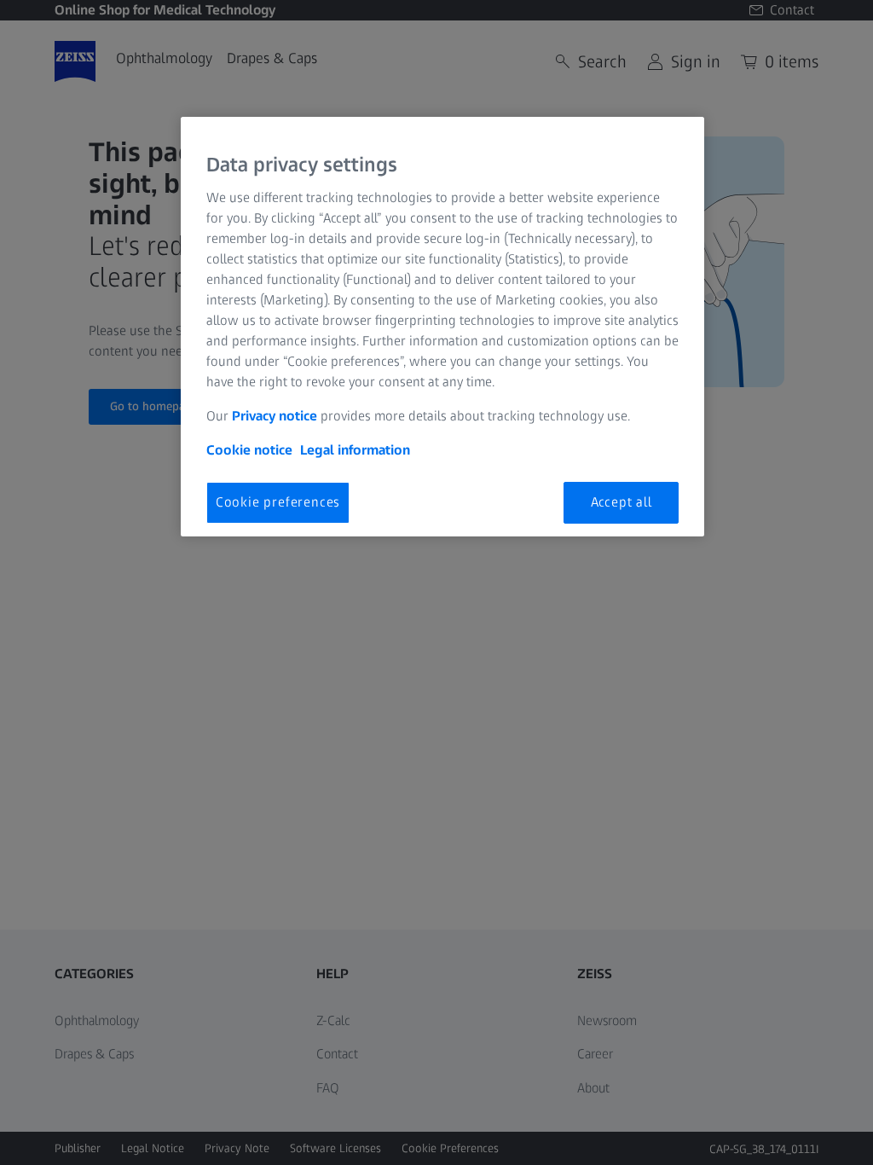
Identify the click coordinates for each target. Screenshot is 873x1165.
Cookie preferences (278, 502)
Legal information (355, 450)
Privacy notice (274, 416)
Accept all (621, 502)
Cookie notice (249, 450)
